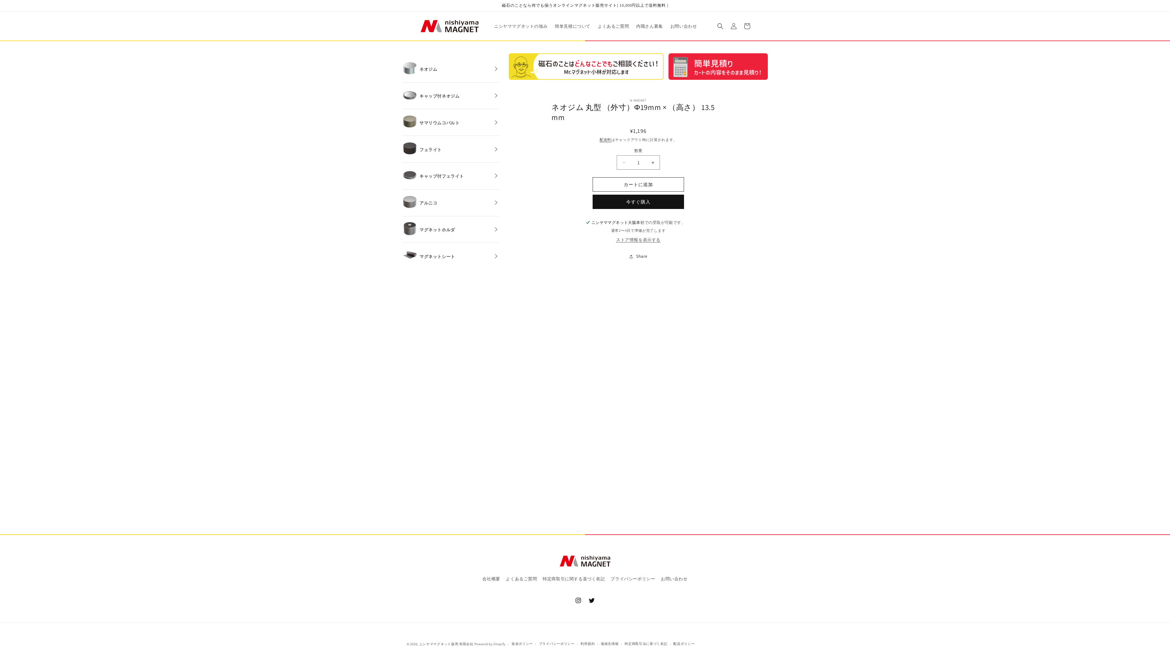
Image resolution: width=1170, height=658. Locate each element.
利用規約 (587, 644)
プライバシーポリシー (633, 579)
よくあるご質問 (521, 579)
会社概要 (491, 579)
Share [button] (641, 256)
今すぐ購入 (638, 202)
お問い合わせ (674, 579)
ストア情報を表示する (638, 239)
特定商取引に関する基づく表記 (574, 579)
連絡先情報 (610, 644)
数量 (638, 150)
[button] (720, 26)
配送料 (605, 139)
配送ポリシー (684, 644)
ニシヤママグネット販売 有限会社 (446, 644)
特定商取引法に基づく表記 (646, 644)
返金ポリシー (522, 644)
